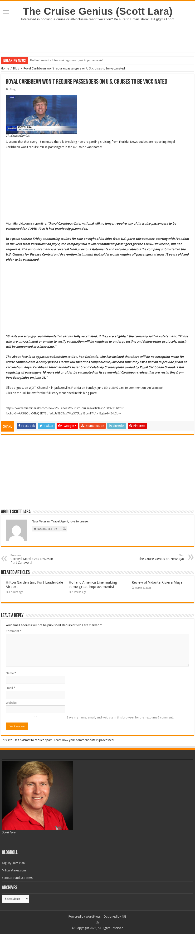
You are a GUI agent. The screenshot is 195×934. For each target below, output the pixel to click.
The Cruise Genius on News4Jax (161, 557)
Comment (13, 631)
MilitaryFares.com (14, 870)
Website (11, 702)
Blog (16, 68)
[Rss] (97, 922)
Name (11, 673)
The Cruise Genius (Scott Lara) (97, 11)
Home (5, 68)
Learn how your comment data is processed (84, 740)
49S (124, 916)
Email (10, 688)
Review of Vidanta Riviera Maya (157, 582)
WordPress (93, 916)
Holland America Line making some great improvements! (66, 60)
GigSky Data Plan (13, 863)
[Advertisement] (97, 36)
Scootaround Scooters (17, 878)
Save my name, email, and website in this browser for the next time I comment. (120, 717)
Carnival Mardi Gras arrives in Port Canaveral (31, 559)
